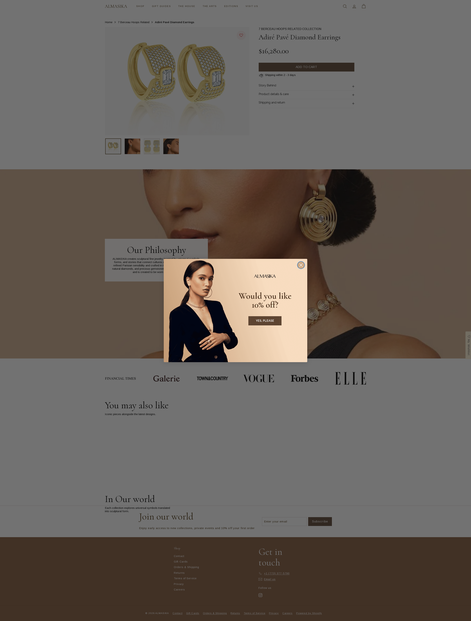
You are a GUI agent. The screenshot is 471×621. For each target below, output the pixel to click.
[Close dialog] (301, 265)
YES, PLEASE (265, 320)
